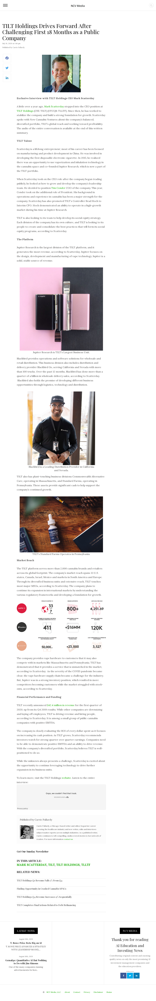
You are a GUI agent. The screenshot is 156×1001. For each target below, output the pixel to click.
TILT (51, 865)
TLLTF (85, 865)
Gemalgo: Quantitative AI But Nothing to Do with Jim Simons (26, 962)
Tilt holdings (68, 865)
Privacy (87, 992)
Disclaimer (98, 992)
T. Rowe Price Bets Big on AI (26, 942)
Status (109, 992)
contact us (68, 839)
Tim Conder (58, 187)
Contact (76, 992)
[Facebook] (7, 59)
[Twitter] (7, 69)
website (66, 777)
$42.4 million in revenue (60, 705)
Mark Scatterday (54, 106)
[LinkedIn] (7, 79)
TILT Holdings (25, 110)
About (67, 992)
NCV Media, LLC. (53, 992)
